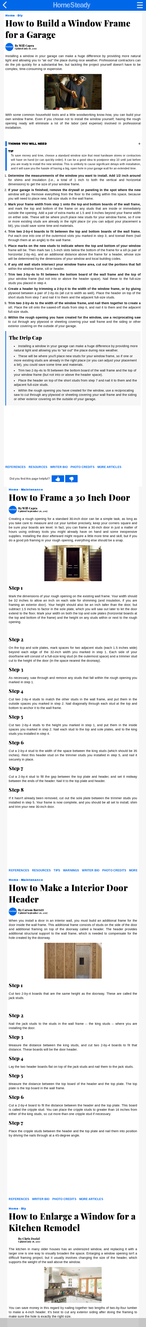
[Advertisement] (37, 436)
